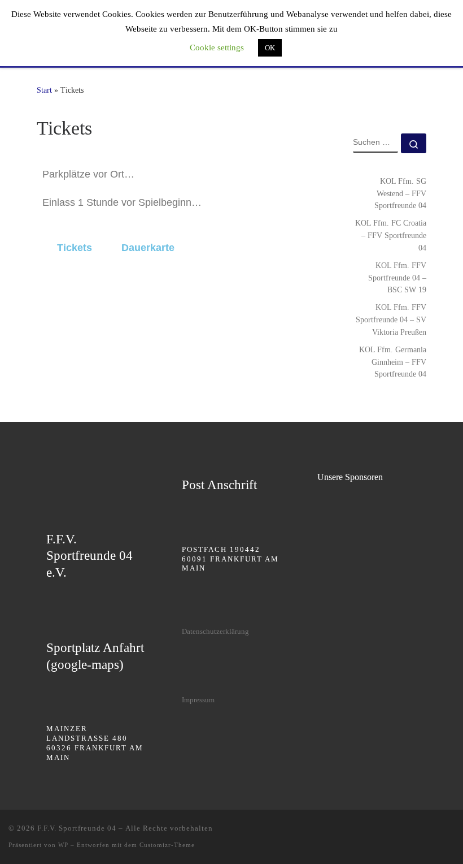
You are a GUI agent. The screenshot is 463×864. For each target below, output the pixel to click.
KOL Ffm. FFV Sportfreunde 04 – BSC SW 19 (397, 278)
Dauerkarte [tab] (147, 247)
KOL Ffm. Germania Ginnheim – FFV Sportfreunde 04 (392, 362)
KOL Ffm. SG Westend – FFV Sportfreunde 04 (400, 193)
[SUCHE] (375, 143)
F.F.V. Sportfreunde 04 (76, 828)
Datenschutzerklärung (215, 631)
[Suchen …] (413, 143)
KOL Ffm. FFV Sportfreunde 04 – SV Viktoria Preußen (391, 319)
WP (63, 844)
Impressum (198, 699)
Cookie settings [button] (217, 47)
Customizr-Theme (167, 844)
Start (44, 89)
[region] (367, 516)
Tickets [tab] (74, 247)
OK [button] (270, 48)
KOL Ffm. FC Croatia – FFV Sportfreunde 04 (390, 235)
